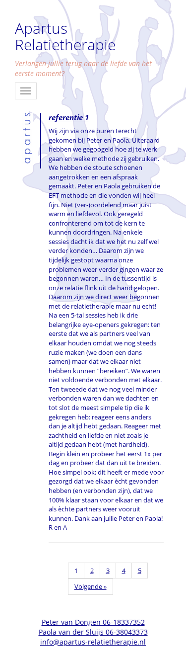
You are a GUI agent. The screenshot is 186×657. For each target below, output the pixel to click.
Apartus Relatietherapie (65, 36)
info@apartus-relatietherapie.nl (93, 642)
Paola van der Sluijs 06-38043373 (93, 632)
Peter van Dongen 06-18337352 (93, 622)
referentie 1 (69, 117)
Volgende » (90, 586)
